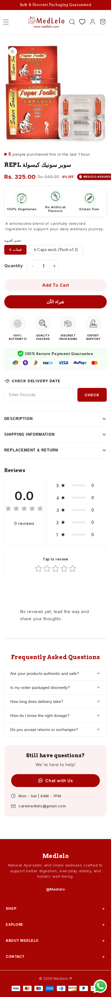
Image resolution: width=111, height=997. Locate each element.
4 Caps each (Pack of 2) (56, 249)
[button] (6, 22)
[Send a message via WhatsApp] (100, 986)
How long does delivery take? (36, 701)
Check (92, 395)
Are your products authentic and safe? (44, 673)
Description (18, 419)
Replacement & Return (31, 450)
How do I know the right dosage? (39, 715)
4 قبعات (15, 249)
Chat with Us (59, 780)
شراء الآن (55, 301)
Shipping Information (29, 434)
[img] (24, 509)
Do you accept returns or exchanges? (44, 729)
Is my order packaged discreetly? (40, 687)
